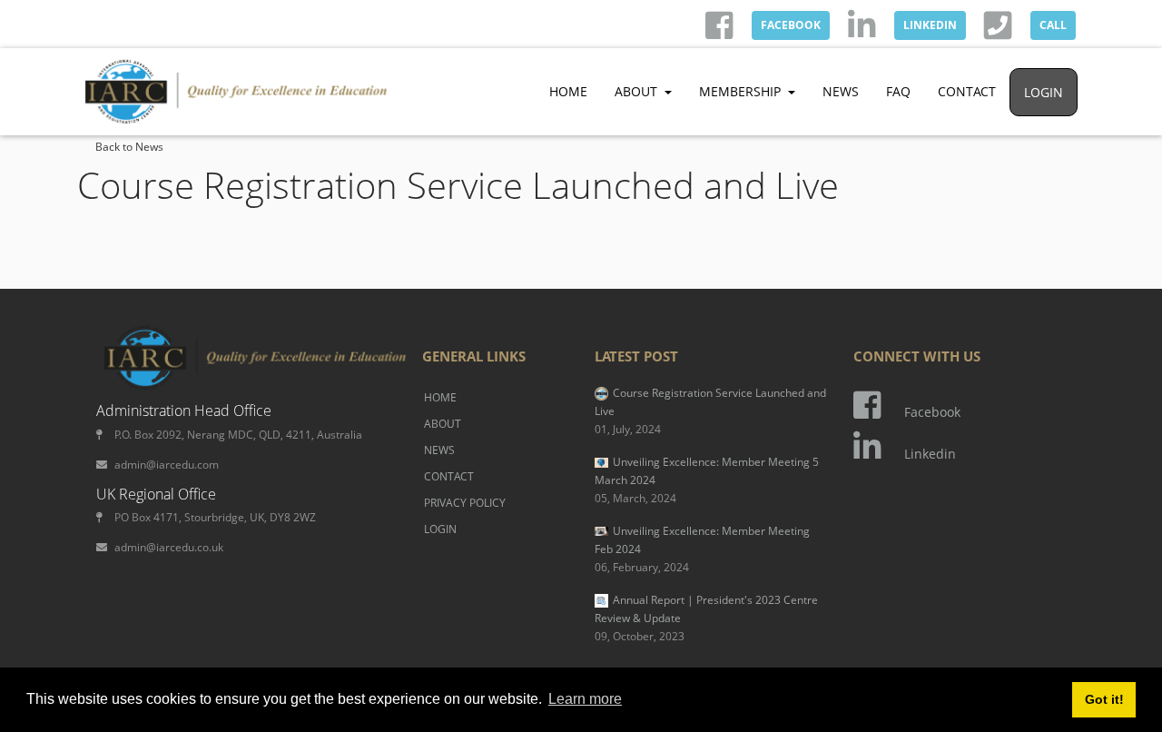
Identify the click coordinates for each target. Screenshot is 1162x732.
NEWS (840, 91)
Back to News (129, 146)
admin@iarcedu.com (166, 464)
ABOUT (442, 423)
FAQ (898, 91)
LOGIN (1043, 92)
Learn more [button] (585, 699)
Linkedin (930, 453)
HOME (568, 91)
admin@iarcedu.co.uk (168, 547)
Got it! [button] (1104, 699)
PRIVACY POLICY (465, 502)
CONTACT (967, 91)
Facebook (932, 411)
